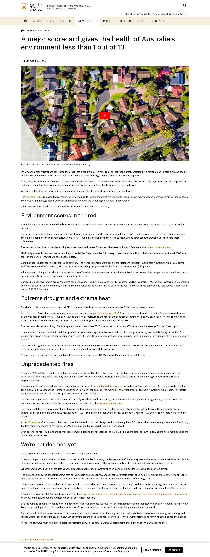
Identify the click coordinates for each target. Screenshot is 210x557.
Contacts (158, 21)
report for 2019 (34, 197)
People (107, 21)
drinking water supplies (109, 403)
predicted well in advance (107, 386)
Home (25, 21)
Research (66, 21)
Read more (123, 551)
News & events (87, 21)
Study (50, 21)
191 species (34, 422)
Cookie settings (152, 549)
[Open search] (185, 5)
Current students (142, 14)
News (48, 30)
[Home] (22, 30)
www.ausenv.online (160, 247)
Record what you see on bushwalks (165, 494)
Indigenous (125, 21)
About (37, 21)
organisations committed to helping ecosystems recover (115, 494)
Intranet (128, 14)
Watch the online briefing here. (37, 539)
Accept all (174, 549)
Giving (142, 21)
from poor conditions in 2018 (103, 313)
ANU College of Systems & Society (170, 14)
